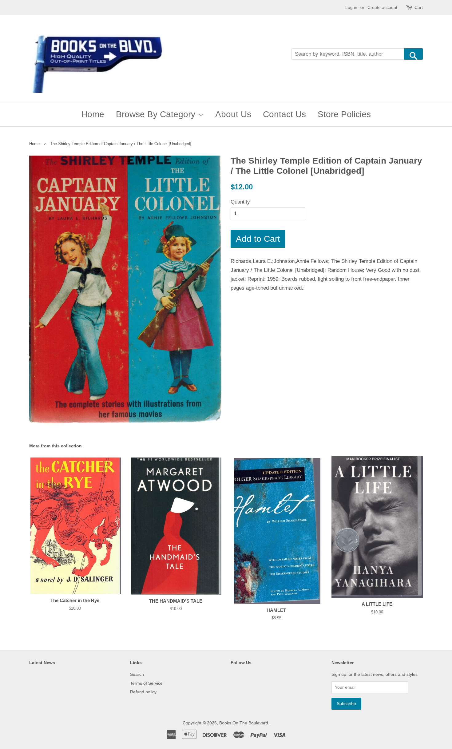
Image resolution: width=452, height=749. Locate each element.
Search (137, 674)
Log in (351, 7)
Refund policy (143, 691)
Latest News (42, 662)
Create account (382, 7)
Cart (418, 7)
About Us (233, 114)
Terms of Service (146, 683)
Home (92, 114)
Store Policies (344, 114)
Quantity (240, 202)
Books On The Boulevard (243, 722)
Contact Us (284, 114)
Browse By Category (157, 114)
